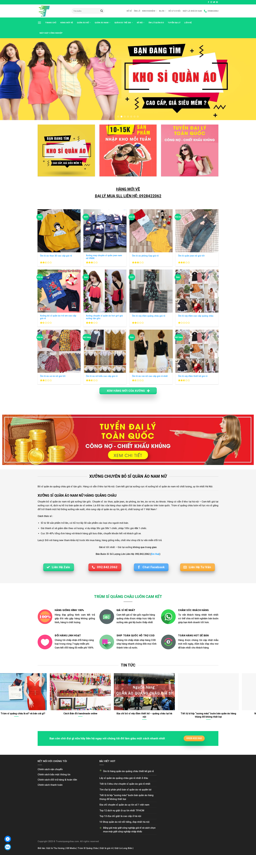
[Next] (247, 79)
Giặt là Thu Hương (55, 848)
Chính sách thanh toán (50, 784)
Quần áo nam (101, 22)
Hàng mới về (66, 22)
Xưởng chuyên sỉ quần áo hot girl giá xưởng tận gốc (104, 317)
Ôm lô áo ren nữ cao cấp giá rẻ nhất (150, 376)
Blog (161, 11)
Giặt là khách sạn (192, 11)
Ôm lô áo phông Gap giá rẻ (145, 256)
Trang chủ (50, 22)
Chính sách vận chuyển (50, 769)
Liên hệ (188, 22)
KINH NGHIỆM (148, 11)
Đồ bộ (140, 22)
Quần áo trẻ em (122, 22)
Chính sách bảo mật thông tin (54, 774)
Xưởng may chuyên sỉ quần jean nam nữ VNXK (104, 257)
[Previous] (9, 79)
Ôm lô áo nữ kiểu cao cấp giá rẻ (101, 376)
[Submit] (101, 10)
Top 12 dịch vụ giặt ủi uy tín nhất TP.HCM (121, 810)
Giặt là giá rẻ (106, 848)
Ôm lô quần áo (156, 22)
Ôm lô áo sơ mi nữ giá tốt (52, 376)
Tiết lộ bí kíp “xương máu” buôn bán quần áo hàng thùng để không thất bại (126, 797)
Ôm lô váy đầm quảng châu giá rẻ (148, 316)
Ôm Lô (137, 11)
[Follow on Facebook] (208, 2)
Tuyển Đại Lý (174, 22)
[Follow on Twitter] (214, 2)
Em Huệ (155, 554)
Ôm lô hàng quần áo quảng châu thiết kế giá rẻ (128, 771)
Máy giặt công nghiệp (51, 33)
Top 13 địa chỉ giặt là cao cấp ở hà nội (120, 816)
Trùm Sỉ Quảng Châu (88, 848)
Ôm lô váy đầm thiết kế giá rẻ (192, 376)
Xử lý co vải (174, 11)
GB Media (71, 848)
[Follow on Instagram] (211, 2)
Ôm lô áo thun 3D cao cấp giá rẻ (56, 256)
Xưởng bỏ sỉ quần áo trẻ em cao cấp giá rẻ (58, 317)
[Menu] (39, 22)
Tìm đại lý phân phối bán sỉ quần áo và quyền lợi (125, 789)
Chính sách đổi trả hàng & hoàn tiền (57, 779)
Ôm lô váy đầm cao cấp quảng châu (195, 316)
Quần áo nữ (83, 22)
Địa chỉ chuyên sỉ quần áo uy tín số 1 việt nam (124, 804)
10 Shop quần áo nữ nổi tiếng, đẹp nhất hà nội (124, 821)
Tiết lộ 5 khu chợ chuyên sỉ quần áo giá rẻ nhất (124, 783)
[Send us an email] (217, 2)
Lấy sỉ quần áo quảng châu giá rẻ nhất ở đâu (123, 778)
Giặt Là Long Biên (123, 848)
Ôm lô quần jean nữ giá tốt (191, 256)
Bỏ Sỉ (129, 11)
